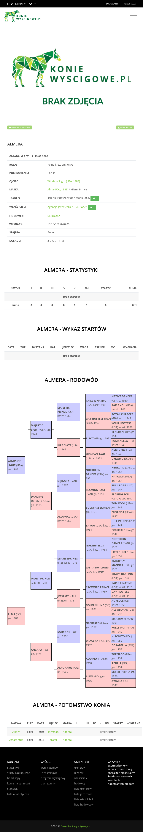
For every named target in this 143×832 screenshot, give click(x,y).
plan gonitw (48, 783)
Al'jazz (16, 732)
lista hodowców (83, 804)
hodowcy (79, 783)
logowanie (112, 3)
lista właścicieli (83, 799)
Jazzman (53, 732)
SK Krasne (53, 216)
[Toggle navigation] (133, 13)
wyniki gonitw (49, 767)
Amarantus (16, 740)
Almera (67, 732)
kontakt (22, 3)
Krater (53, 740)
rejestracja (130, 3)
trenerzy (79, 767)
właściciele (81, 778)
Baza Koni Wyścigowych (75, 826)
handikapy (13, 778)
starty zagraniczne (18, 773)
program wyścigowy (53, 778)
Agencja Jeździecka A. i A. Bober (67, 207)
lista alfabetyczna (18, 794)
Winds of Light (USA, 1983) (63, 181)
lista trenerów (83, 788)
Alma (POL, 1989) (57, 189)
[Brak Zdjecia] (71, 76)
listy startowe (49, 773)
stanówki (12, 788)
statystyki (13, 767)
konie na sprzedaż (18, 783)
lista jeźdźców (83, 794)
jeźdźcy (78, 773)
